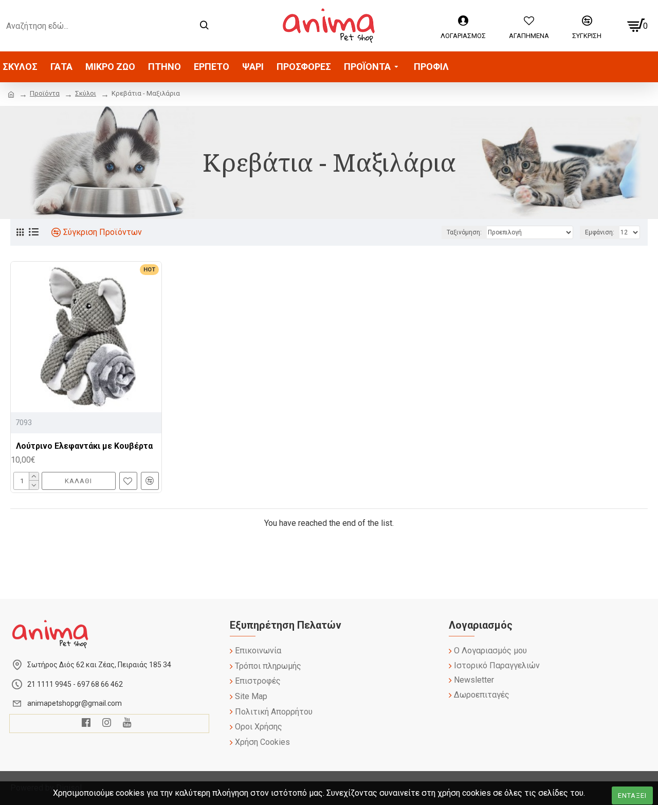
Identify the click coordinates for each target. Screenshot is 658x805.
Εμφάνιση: (599, 232)
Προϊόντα (45, 93)
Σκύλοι (85, 93)
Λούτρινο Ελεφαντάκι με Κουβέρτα (84, 446)
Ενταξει (632, 795)
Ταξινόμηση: (464, 232)
